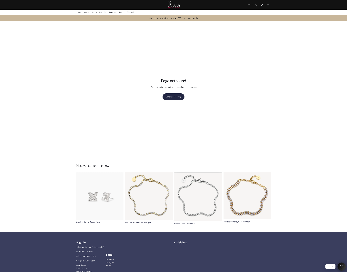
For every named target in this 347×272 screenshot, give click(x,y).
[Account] (262, 5)
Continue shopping (173, 97)
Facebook (110, 259)
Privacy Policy (81, 268)
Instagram (110, 262)
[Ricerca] (256, 5)
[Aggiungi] (119, 215)
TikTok (108, 265)
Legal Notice (81, 265)
